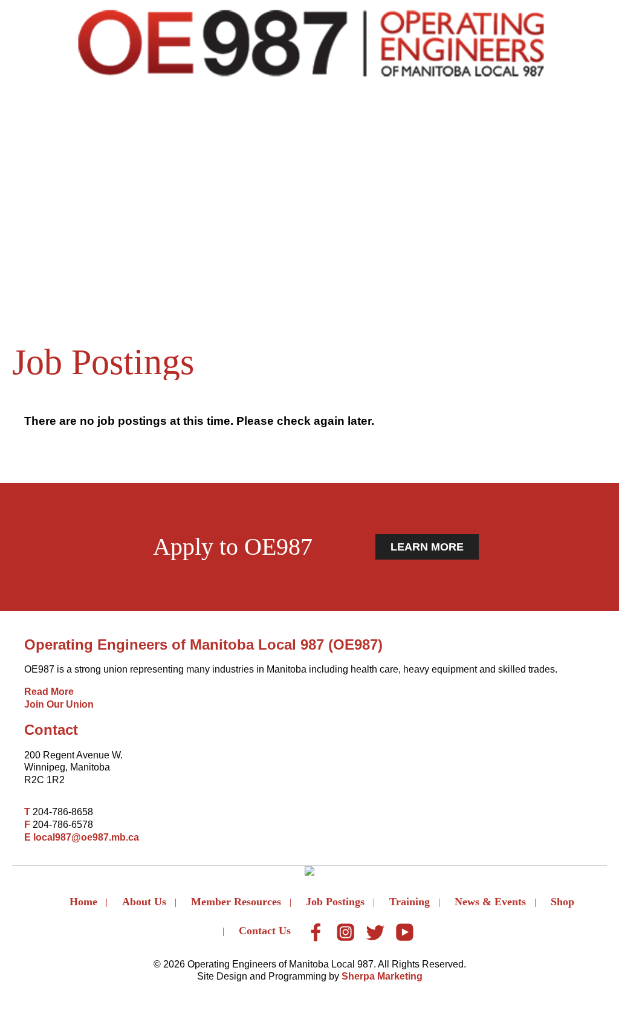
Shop (562, 902)
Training (409, 902)
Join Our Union (59, 704)
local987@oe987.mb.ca (86, 837)
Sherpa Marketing (382, 976)
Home (83, 902)
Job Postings (335, 902)
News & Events (490, 902)
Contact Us (265, 931)
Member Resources (236, 902)
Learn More (427, 547)
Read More (49, 691)
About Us (144, 902)
